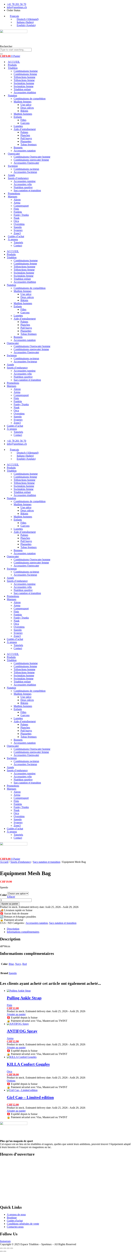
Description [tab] (13, 928)
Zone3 (17, 233)
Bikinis (24, 110)
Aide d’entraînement (25, 129)
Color (3, 894)
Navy (18, 964)
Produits (12, 64)
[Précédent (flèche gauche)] (1, 1251)
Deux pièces (27, 107)
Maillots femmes (22, 101)
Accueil (4, 861)
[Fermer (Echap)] (11, 1248)
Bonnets (18, 147)
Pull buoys (26, 138)
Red (24, 964)
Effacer (11, 896)
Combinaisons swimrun (26, 169)
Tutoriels (18, 242)
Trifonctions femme (24, 80)
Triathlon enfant (22, 89)
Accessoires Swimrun (25, 172)
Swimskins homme (24, 83)
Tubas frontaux (28, 144)
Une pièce (25, 104)
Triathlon (13, 68)
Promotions (14, 193)
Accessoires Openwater (26, 162)
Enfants (18, 116)
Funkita (18, 211)
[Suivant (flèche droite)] (4, 1251)
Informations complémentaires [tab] (23, 931)
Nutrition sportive (23, 187)
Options (11, 1080)
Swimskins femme (23, 86)
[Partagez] (8, 1248)
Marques (12, 196)
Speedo (18, 227)
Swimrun (13, 165)
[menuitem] (13, 16)
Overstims (19, 224)
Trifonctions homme (24, 77)
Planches (25, 135)
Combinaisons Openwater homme (32, 156)
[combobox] (16, 50)
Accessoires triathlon (25, 92)
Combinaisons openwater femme (31, 159)
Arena (17, 202)
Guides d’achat (16, 236)
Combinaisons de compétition (30, 98)
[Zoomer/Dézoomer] (1, 1248)
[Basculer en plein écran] (4, 1248)
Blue (11, 964)
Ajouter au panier (9, 903)
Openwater (14, 153)
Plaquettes (25, 141)
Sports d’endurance (18, 178)
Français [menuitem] (14, 16)
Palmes (24, 132)
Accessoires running (24, 181)
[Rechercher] (1, 53)
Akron (17, 199)
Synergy (18, 230)
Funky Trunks (21, 214)
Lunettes (18, 126)
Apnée (11, 175)
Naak (16, 218)
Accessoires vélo (23, 184)
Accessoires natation (25, 150)
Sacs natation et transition (27, 190)
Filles (23, 120)
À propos (13, 239)
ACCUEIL (14, 61)
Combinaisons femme (25, 74)
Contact (18, 245)
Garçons (25, 123)
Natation (12, 95)
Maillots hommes (23, 113)
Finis (16, 208)
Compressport (21, 205)
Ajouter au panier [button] (16, 1014)
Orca (16, 221)
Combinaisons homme (26, 71)
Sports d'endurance (20, 861)
